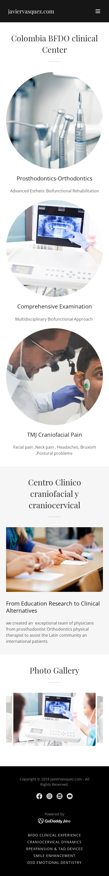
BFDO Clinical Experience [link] (54, 835)
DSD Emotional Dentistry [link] (54, 862)
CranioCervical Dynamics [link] (54, 842)
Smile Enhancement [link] (54, 855)
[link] (31, 12)
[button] (98, 11)
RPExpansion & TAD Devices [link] (54, 848)
